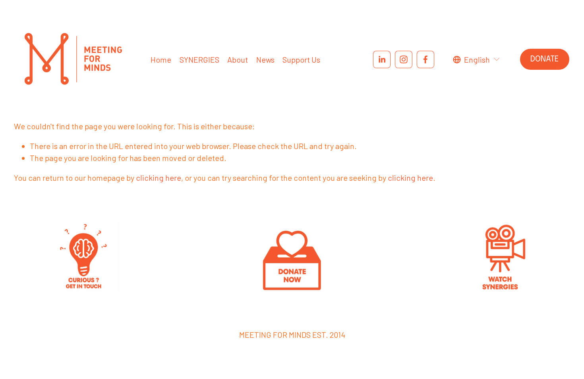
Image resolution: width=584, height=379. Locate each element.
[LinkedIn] (382, 59)
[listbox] (477, 59)
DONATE (544, 59)
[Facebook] (425, 59)
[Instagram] (403, 59)
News (265, 59)
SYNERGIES (199, 59)
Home (161, 59)
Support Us (301, 59)
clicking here (158, 177)
